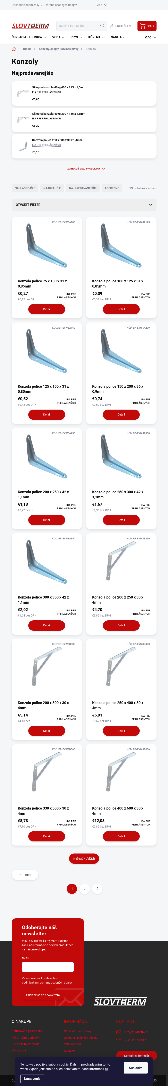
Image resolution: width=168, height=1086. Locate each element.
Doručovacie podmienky (27, 1031)
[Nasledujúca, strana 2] (84, 889)
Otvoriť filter (28, 205)
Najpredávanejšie (82, 188)
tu (106, 1069)
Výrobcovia (19, 1050)
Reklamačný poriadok (25, 1037)
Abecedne (112, 188)
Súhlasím (136, 1068)
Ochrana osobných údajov (60, 5)
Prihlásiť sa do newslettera (43, 995)
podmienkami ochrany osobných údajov (47, 982)
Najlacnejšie (25, 188)
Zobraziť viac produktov (84, 168)
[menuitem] (29, 37)
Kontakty (70, 1050)
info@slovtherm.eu (136, 1032)
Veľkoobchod (72, 1044)
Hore (28, 874)
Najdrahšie (52, 188)
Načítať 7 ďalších (84, 858)
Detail (46, 309)
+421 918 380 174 (136, 1040)
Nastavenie (32, 1079)
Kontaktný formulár (136, 1055)
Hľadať (102, 25)
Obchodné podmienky (25, 5)
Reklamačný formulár (25, 1044)
